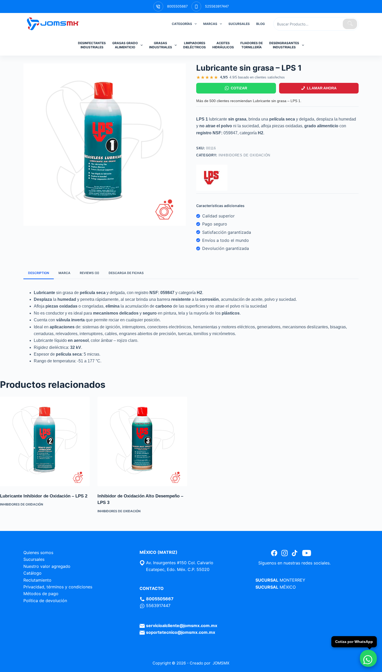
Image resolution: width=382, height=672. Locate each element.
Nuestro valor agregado (46, 566)
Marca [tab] (64, 273)
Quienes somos (38, 552)
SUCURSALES (239, 24)
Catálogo (32, 573)
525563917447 (217, 6)
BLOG (260, 24)
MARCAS (210, 24)
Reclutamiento (37, 580)
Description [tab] (38, 273)
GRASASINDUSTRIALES (160, 45)
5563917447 (158, 605)
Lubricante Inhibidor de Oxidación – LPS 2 (43, 496)
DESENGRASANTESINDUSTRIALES (284, 45)
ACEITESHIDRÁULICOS (223, 45)
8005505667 (177, 6)
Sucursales (33, 559)
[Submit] (350, 24)
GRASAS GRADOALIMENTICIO (125, 45)
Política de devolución (45, 600)
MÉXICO (288, 587)
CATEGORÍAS (182, 24)
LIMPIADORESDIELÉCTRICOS (194, 45)
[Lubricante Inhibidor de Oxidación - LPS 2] (45, 441)
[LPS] (211, 178)
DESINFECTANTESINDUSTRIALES (92, 45)
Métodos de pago (40, 593)
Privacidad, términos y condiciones (57, 586)
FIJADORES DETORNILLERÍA (251, 45)
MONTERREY (292, 580)
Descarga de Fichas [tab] (126, 273)
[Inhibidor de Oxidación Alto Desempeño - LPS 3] (142, 441)
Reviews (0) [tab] (89, 273)
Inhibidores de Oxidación (245, 155)
